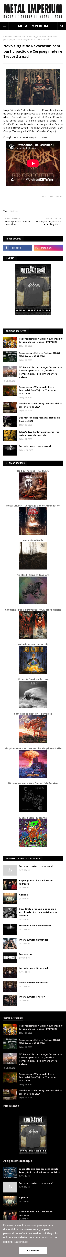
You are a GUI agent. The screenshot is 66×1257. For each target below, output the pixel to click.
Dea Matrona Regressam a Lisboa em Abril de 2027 (39, 419)
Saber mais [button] (21, 1241)
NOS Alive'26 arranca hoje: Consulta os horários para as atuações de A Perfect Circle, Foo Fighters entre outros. (40, 372)
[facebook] (17, 248)
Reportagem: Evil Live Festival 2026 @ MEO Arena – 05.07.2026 (39, 354)
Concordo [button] (33, 1250)
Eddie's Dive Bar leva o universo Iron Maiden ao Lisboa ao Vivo (39, 433)
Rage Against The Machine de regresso (35, 882)
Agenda (23, 894)
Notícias (21, 36)
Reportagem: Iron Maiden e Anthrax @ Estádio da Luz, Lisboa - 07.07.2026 (41, 340)
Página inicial (9, 36)
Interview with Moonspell (33, 982)
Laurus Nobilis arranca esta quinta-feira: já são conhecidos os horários (39, 1170)
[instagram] (48, 248)
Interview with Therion (32, 996)
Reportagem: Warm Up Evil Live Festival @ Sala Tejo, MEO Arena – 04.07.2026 (38, 390)
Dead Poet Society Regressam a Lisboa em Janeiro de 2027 (40, 405)
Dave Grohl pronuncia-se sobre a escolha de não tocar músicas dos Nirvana (38, 912)
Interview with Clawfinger (33, 939)
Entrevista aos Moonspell (33, 968)
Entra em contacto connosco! (36, 866)
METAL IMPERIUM (33, 26)
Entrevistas (25, 953)
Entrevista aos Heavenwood (35, 446)
